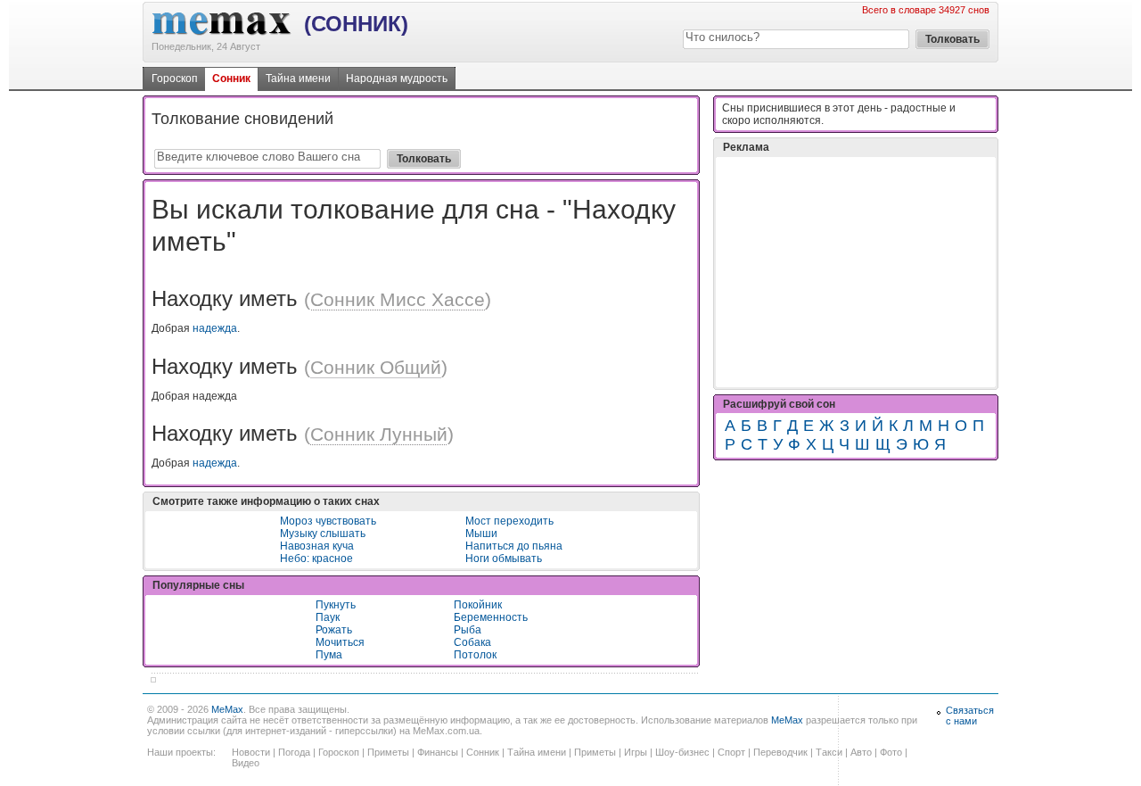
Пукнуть (336, 605)
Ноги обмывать (503, 558)
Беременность (491, 617)
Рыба (467, 630)
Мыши (481, 533)
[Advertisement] (855, 272)
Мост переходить (509, 521)
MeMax (227, 709)
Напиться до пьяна (513, 546)
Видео (245, 762)
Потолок (475, 655)
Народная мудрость (396, 78)
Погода (294, 752)
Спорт (731, 752)
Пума (329, 655)
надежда (215, 328)
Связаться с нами (970, 715)
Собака (472, 642)
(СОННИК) (356, 24)
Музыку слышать (322, 533)
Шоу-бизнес (682, 752)
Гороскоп (175, 78)
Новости (251, 752)
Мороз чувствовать (328, 521)
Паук (328, 617)
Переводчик (780, 752)
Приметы (388, 752)
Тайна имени (298, 78)
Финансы (437, 752)
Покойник (478, 605)
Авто (861, 752)
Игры (635, 752)
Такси (829, 752)
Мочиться (340, 642)
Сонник (231, 78)
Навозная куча (317, 546)
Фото (891, 752)
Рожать (334, 630)
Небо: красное (316, 558)
